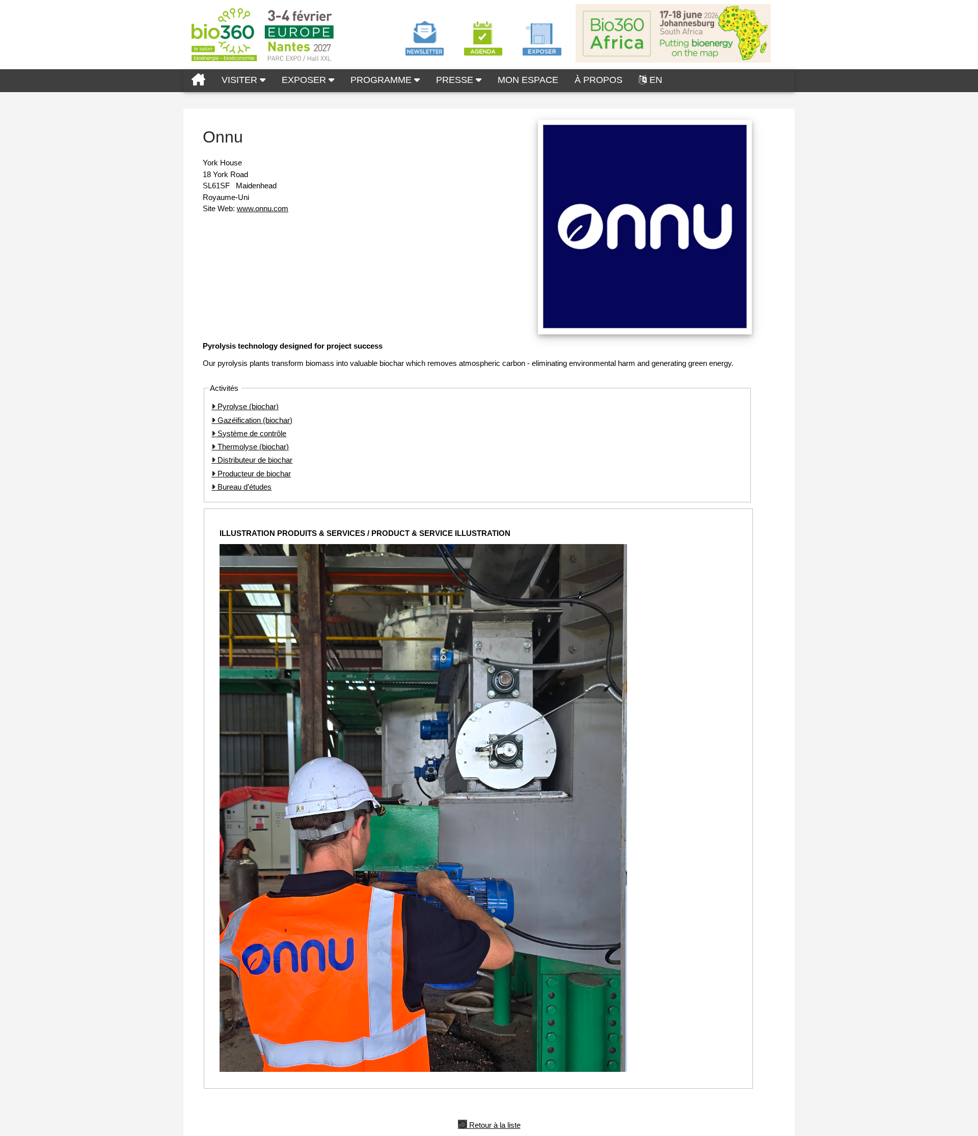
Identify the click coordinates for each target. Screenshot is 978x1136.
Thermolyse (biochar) (252, 446)
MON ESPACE (528, 80)
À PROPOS (598, 80)
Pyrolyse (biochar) (247, 406)
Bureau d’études (243, 486)
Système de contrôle (250, 433)
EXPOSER (305, 80)
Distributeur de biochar (253, 460)
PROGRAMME (382, 80)
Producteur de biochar (253, 473)
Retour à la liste (494, 1124)
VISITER (241, 80)
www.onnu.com (262, 208)
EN (655, 80)
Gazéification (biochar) (253, 420)
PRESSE (456, 80)
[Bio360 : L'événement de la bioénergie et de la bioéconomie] (198, 80)
